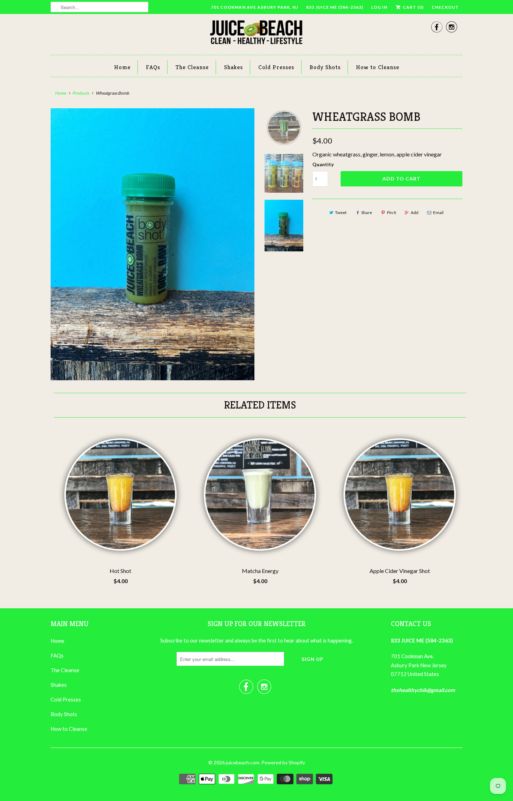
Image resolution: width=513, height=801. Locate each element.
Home (122, 67)
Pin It (391, 212)
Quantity (323, 164)
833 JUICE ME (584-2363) (334, 7)
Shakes (233, 67)
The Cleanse (192, 67)
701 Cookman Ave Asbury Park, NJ (254, 7)
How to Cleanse (377, 67)
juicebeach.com (242, 762)
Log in (379, 7)
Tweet (341, 212)
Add (414, 212)
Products (80, 93)
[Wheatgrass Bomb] (152, 194)
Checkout (445, 7)
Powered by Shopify (283, 762)
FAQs (153, 67)
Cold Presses (276, 67)
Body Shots (325, 67)
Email (438, 212)
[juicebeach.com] (256, 33)
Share (366, 212)
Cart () (413, 7)
